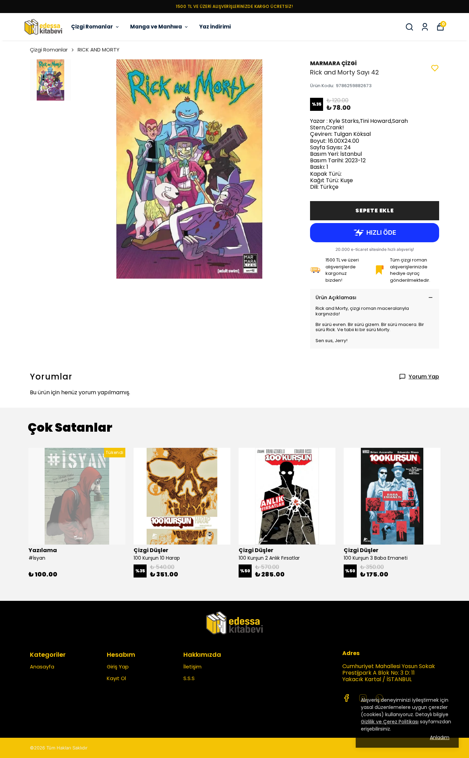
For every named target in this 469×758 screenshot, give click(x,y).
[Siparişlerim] (425, 27)
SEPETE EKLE (374, 210)
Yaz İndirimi (215, 26)
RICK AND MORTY (98, 49)
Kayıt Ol (116, 678)
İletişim (192, 666)
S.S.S (189, 678)
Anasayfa (42, 666)
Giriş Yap (118, 666)
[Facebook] (346, 698)
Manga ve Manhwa (156, 26)
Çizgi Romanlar (92, 26)
